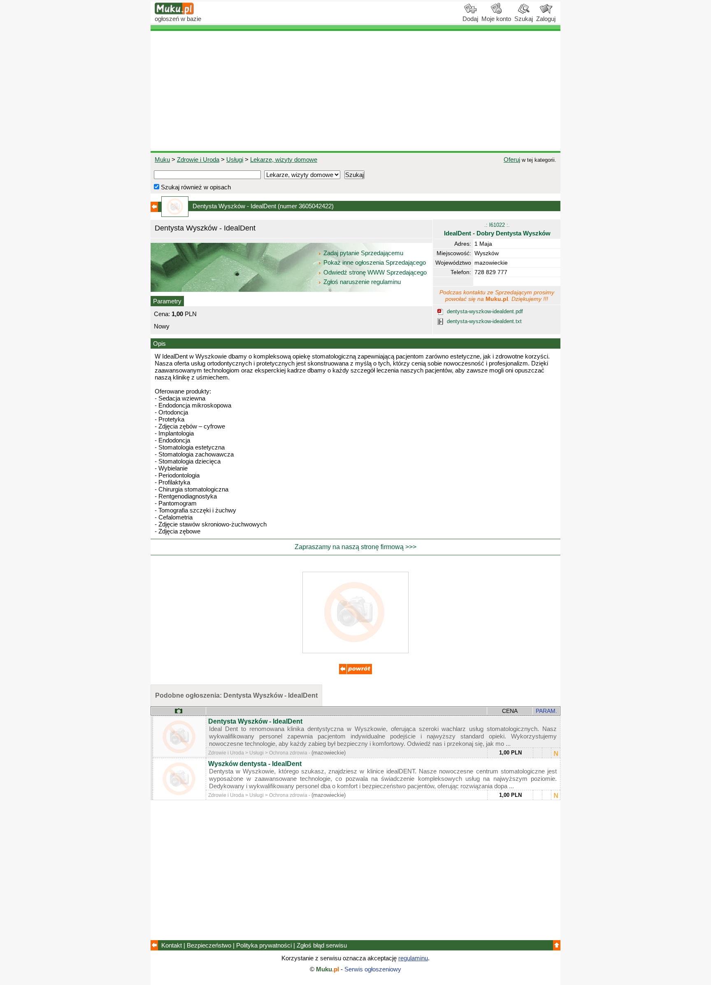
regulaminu (413, 958)
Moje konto (496, 18)
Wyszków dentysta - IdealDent (255, 763)
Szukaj (523, 18)
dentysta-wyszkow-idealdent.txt (484, 321)
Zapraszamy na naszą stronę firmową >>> (355, 546)
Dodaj (470, 18)
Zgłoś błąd (322, 945)
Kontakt (171, 945)
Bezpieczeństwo (209, 945)
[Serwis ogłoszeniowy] (174, 12)
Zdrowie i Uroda (198, 159)
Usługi (234, 159)
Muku (162, 159)
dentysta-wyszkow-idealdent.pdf (485, 311)
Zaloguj (545, 18)
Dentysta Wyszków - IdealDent (255, 721)
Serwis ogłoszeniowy (372, 969)
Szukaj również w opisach (195, 187)
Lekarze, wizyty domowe (283, 159)
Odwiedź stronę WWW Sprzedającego (375, 272)
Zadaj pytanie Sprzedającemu (363, 252)
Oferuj (512, 159)
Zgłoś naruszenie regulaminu (361, 281)
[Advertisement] (355, 91)
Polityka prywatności (264, 945)
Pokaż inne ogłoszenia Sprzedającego (375, 262)
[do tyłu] (355, 671)
